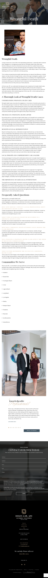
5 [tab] (15, 427)
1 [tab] (8, 427)
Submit (24, 493)
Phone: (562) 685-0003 (24, 542)
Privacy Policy (31, 569)
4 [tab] (13, 427)
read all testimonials (32, 430)
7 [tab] (18, 427)
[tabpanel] (24, 415)
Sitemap (25, 569)
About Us (24, 523)
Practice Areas (24, 524)
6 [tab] (16, 427)
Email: (24, 546)
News (24, 528)
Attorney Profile (24, 526)
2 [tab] (10, 427)
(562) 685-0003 (24, 554)
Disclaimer (37, 569)
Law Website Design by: (17, 572)
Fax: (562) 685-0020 (24, 544)
